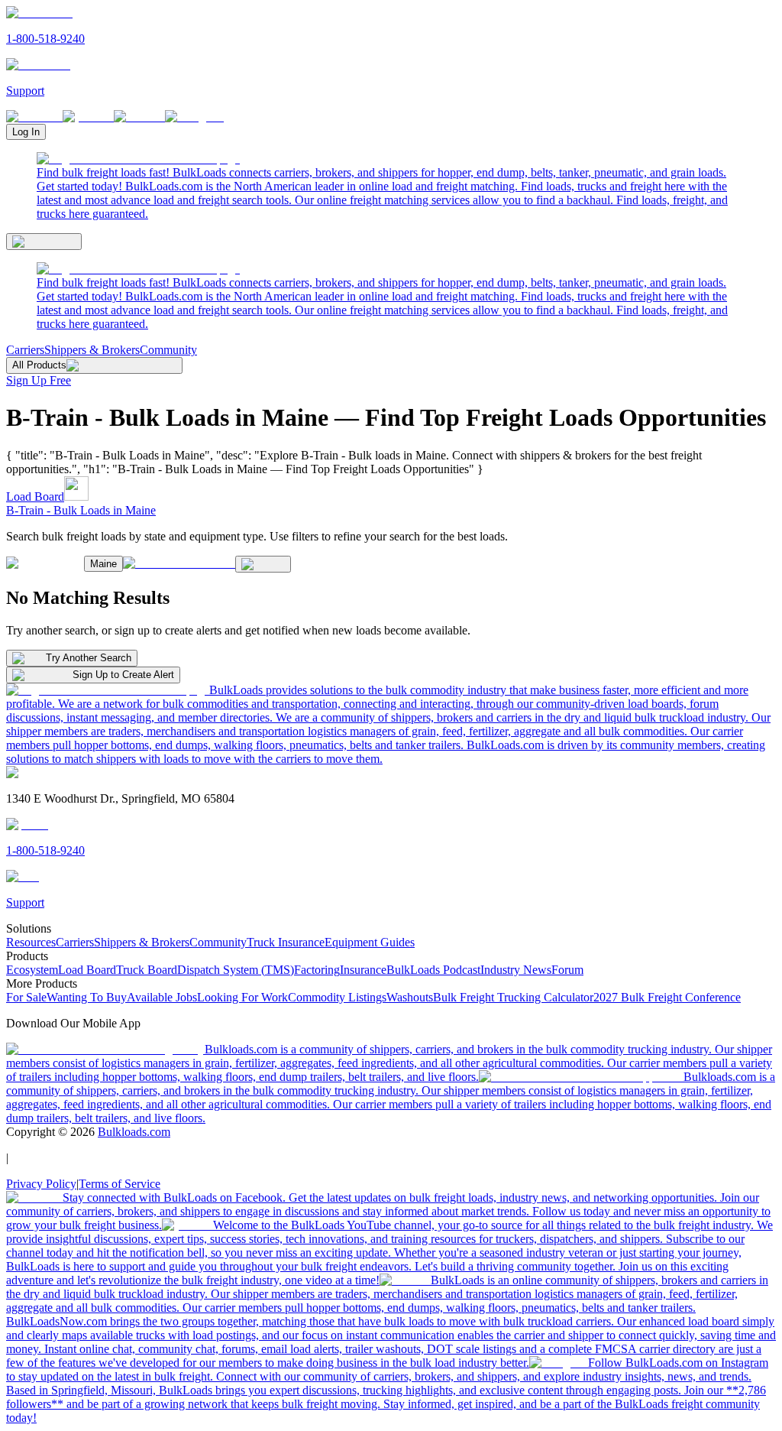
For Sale (26, 997)
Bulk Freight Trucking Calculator (513, 997)
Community (168, 349)
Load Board (35, 496)
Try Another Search (88, 658)
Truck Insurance (286, 942)
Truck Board (146, 969)
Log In (26, 132)
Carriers (25, 349)
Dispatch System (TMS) (235, 969)
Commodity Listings (337, 997)
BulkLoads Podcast (433, 969)
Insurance (363, 969)
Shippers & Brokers (92, 349)
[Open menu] (44, 241)
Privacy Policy (41, 1183)
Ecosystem (32, 969)
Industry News (515, 969)
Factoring (317, 969)
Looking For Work (242, 997)
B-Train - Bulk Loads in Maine (81, 510)
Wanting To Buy (87, 997)
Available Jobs (162, 997)
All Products (39, 365)
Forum (567, 969)
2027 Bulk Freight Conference (667, 997)
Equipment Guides (370, 942)
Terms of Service (119, 1183)
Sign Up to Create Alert (123, 674)
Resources (31, 942)
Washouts (409, 997)
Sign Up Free (38, 380)
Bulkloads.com (134, 1131)
